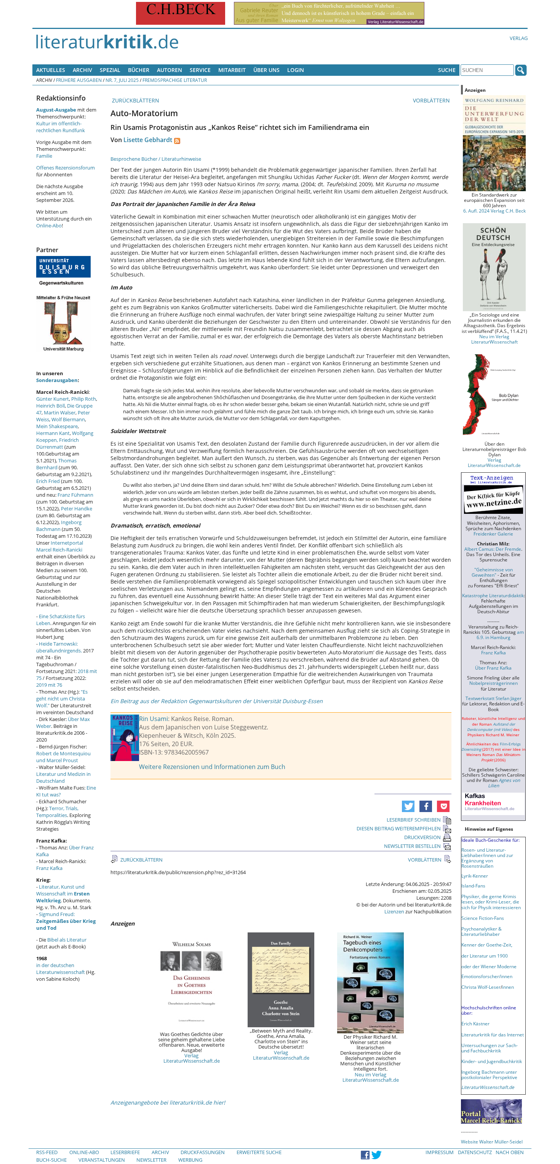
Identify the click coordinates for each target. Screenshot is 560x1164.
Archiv (82, 70)
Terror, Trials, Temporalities (57, 812)
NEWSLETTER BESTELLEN (412, 846)
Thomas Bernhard (56, 464)
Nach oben (510, 1152)
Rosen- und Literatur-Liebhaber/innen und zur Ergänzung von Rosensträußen (487, 858)
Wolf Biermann (68, 419)
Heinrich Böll (50, 405)
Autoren (169, 70)
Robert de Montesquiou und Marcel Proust (63, 757)
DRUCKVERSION (422, 837)
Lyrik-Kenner (474, 876)
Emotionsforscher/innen (486, 976)
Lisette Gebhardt (147, 140)
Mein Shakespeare (57, 426)
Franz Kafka (49, 868)
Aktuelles (50, 70)
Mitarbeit (232, 70)
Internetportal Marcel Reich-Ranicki (59, 546)
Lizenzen (394, 911)
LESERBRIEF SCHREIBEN (414, 819)
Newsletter (151, 1159)
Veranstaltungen (101, 1159)
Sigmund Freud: (66, 921)
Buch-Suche (51, 1159)
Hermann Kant (53, 433)
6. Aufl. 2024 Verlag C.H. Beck (494, 211)
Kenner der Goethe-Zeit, (486, 945)
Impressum (440, 1152)
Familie (44, 155)
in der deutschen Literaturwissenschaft (60, 968)
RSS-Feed (47, 1152)
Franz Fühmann (75, 494)
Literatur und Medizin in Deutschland (63, 777)
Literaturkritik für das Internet (492, 1034)
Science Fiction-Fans (482, 918)
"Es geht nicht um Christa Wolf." (62, 698)
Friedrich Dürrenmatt (57, 443)
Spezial (110, 70)
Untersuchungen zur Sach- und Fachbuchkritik (489, 1048)
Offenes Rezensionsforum (65, 167)
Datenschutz (475, 1152)
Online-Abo (49, 225)
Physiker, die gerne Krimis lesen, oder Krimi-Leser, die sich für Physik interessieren (491, 901)
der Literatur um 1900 (484, 956)
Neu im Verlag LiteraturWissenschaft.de (370, 1077)
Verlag (519, 38)
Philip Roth (83, 398)
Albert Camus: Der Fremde (492, 549)
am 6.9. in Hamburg (500, 634)
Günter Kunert (52, 398)
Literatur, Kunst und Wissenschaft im (63, 893)
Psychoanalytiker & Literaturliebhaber (481, 931)
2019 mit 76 (49, 684)
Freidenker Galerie (493, 534)
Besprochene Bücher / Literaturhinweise (155, 158)
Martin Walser (59, 412)
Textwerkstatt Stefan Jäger (494, 698)
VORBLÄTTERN (432, 100)
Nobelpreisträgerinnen (493, 683)
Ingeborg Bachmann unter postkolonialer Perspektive (489, 1074)
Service (200, 70)
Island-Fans (473, 886)
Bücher (138, 70)
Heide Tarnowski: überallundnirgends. (59, 647)
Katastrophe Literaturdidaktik (493, 595)
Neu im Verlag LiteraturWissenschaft (494, 339)
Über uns (266, 70)
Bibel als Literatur (66, 939)
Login (295, 70)
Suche (447, 70)
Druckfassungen (203, 1152)
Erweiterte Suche (259, 1152)
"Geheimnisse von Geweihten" (492, 572)
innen (508, 987)
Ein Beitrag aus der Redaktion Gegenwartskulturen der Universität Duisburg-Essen (216, 701)
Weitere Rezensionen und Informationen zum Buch (212, 767)
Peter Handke (76, 508)
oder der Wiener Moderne (489, 966)
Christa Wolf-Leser (481, 987)
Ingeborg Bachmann (59, 525)
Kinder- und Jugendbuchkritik (491, 1061)
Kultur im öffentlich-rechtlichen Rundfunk (60, 127)
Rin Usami (153, 719)
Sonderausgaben (57, 380)
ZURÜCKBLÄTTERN (134, 100)
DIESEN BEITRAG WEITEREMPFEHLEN (399, 828)
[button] (408, 806)
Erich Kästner (475, 1023)
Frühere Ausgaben (79, 80)
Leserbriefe (125, 1152)
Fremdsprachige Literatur (174, 80)
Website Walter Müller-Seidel (492, 1141)
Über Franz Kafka (493, 668)
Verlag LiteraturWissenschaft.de (191, 1058)
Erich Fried (48, 481)
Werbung (190, 1159)
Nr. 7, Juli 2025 (122, 80)
